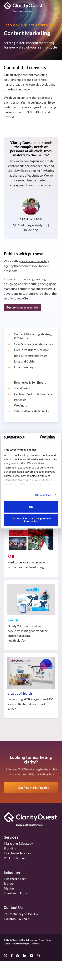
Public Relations (14, 858)
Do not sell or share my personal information (31, 520)
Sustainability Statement (15, 943)
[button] (56, 7)
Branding (10, 848)
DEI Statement (33, 943)
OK (31, 506)
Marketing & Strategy (18, 843)
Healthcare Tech (15, 879)
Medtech (10, 888)
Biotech (9, 883)
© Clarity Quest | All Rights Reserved (20, 940)
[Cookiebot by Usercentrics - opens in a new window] (41, 437)
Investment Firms (16, 893)
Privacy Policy (45, 940)
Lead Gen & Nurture (17, 853)
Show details (43, 494)
